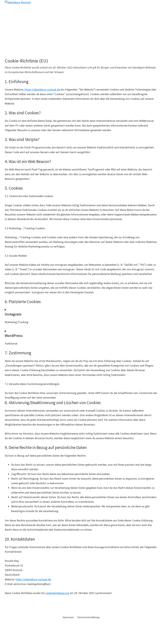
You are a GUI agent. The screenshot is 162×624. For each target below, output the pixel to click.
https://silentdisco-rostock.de (42, 89)
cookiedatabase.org (57, 593)
